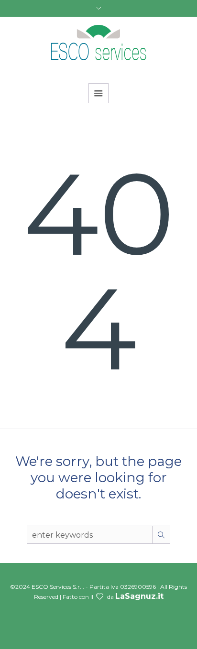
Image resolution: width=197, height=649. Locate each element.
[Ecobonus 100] (98, 44)
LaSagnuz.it (139, 596)
